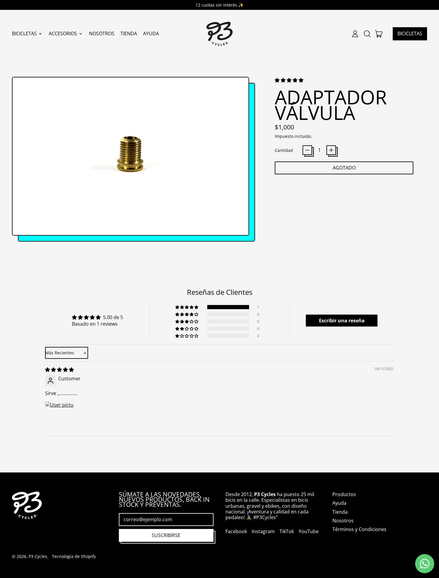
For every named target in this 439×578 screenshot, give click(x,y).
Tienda (128, 33)
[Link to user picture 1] (59, 415)
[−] (307, 150)
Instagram (263, 531)
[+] (331, 150)
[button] (367, 34)
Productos (344, 494)
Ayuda (151, 33)
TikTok (287, 531)
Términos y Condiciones (359, 529)
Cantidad (284, 150)
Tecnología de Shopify (74, 556)
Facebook (236, 531)
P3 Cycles (38, 556)
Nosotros (101, 33)
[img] (59, 369)
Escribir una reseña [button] (342, 320)
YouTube (309, 531)
